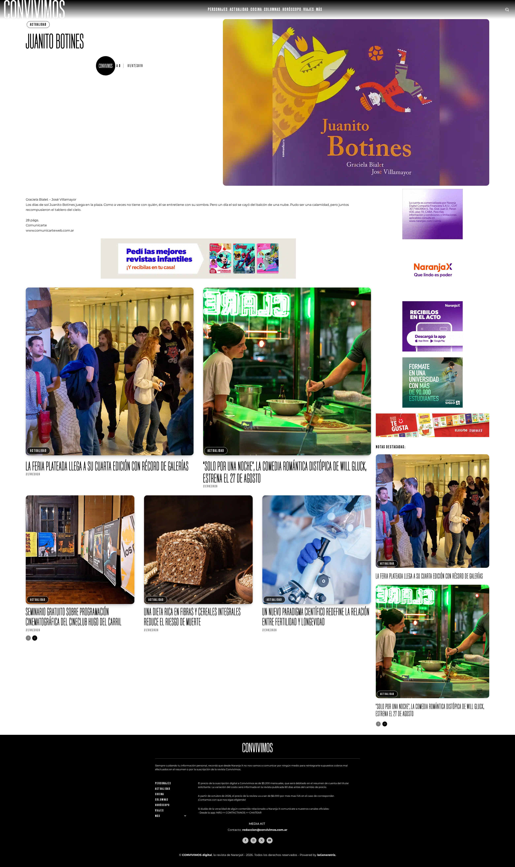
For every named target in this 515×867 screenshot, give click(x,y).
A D (118, 66)
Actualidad (38, 24)
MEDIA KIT (257, 824)
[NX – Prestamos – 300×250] (432, 355)
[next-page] (34, 638)
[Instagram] (253, 840)
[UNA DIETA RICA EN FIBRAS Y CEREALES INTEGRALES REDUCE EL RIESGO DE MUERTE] (198, 549)
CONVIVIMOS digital (197, 855)
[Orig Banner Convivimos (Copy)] (432, 440)
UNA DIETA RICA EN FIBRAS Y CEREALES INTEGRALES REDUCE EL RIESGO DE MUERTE (192, 616)
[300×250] (432, 298)
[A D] (106, 65)
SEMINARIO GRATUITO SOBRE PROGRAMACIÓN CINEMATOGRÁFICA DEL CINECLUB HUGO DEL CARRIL (74, 616)
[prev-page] (28, 638)
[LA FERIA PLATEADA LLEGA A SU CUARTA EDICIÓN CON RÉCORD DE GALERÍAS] (110, 371)
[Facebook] (245, 840)
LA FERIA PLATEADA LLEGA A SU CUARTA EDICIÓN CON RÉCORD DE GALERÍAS (108, 466)
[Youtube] (270, 840)
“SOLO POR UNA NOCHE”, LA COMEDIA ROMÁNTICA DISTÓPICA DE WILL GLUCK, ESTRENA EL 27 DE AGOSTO (285, 472)
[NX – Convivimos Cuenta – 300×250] (432, 242)
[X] (262, 840)
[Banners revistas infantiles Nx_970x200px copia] (198, 282)
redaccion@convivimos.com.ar (264, 830)
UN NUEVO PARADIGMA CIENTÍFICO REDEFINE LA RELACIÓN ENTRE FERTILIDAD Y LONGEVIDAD (316, 616)
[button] (507, 9)
